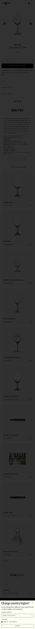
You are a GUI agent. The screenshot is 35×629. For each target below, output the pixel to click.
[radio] (2, 622)
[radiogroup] (17, 622)
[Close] (33, 602)
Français (14, 621)
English (5, 621)
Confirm (17, 625)
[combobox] (17, 615)
